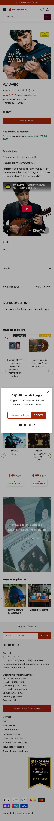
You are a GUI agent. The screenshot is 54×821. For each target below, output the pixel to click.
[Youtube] (25, 424)
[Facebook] (21, 424)
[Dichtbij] (48, 391)
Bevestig (38, 415)
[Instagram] (29, 424)
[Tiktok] (34, 424)
